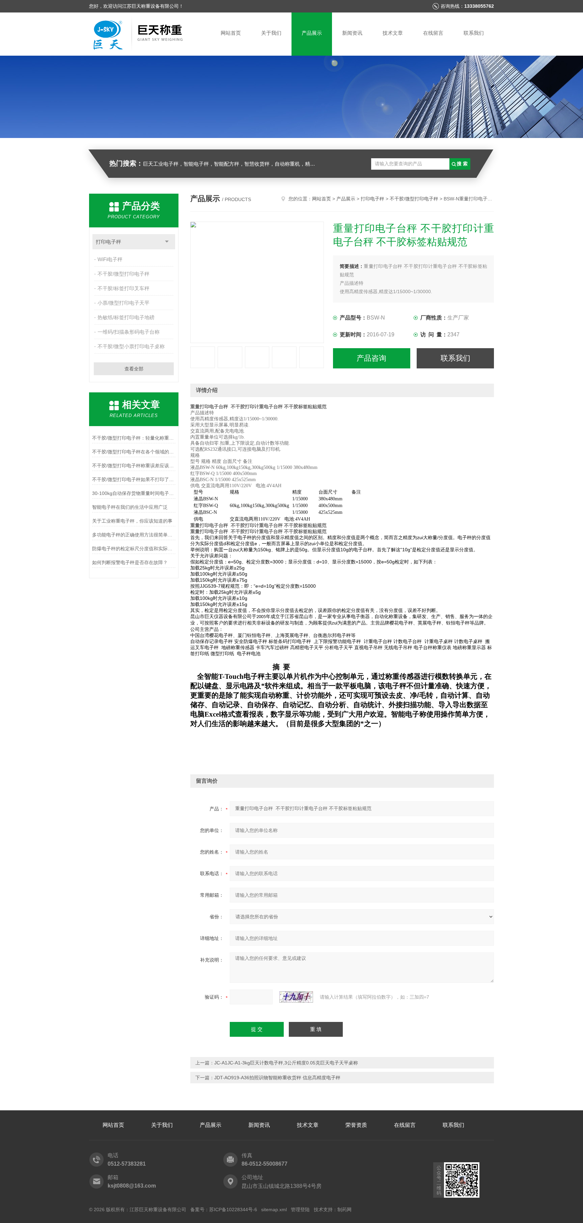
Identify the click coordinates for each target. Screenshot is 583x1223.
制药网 (344, 1209)
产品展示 (312, 33)
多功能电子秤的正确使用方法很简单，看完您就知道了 (133, 534)
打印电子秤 (108, 242)
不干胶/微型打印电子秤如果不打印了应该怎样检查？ (133, 479)
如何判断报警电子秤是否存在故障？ (130, 562)
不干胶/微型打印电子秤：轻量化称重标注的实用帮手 (133, 438)
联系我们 (474, 33)
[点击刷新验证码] (296, 997)
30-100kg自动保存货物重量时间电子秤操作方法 (133, 493)
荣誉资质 (356, 1125)
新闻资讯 (352, 33)
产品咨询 (371, 358)
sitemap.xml (274, 1209)
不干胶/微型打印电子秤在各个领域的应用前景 (133, 451)
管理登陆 (300, 1209)
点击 (167, 241)
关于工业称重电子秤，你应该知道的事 (132, 521)
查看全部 (133, 368)
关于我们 (271, 33)
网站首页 (231, 33)
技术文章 (393, 33)
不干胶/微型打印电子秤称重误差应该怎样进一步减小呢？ (133, 465)
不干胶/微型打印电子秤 (123, 274)
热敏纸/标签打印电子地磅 (126, 317)
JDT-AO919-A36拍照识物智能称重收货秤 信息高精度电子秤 (277, 1077)
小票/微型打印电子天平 (123, 303)
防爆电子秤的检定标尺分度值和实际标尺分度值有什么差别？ (133, 548)
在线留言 (433, 33)
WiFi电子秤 (110, 259)
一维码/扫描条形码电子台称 (129, 332)
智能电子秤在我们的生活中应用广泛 (130, 507)
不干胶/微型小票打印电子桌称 (131, 346)
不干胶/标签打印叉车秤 (123, 288)
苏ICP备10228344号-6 (233, 1209)
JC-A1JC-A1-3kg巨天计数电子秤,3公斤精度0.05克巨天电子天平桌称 (286, 1062)
